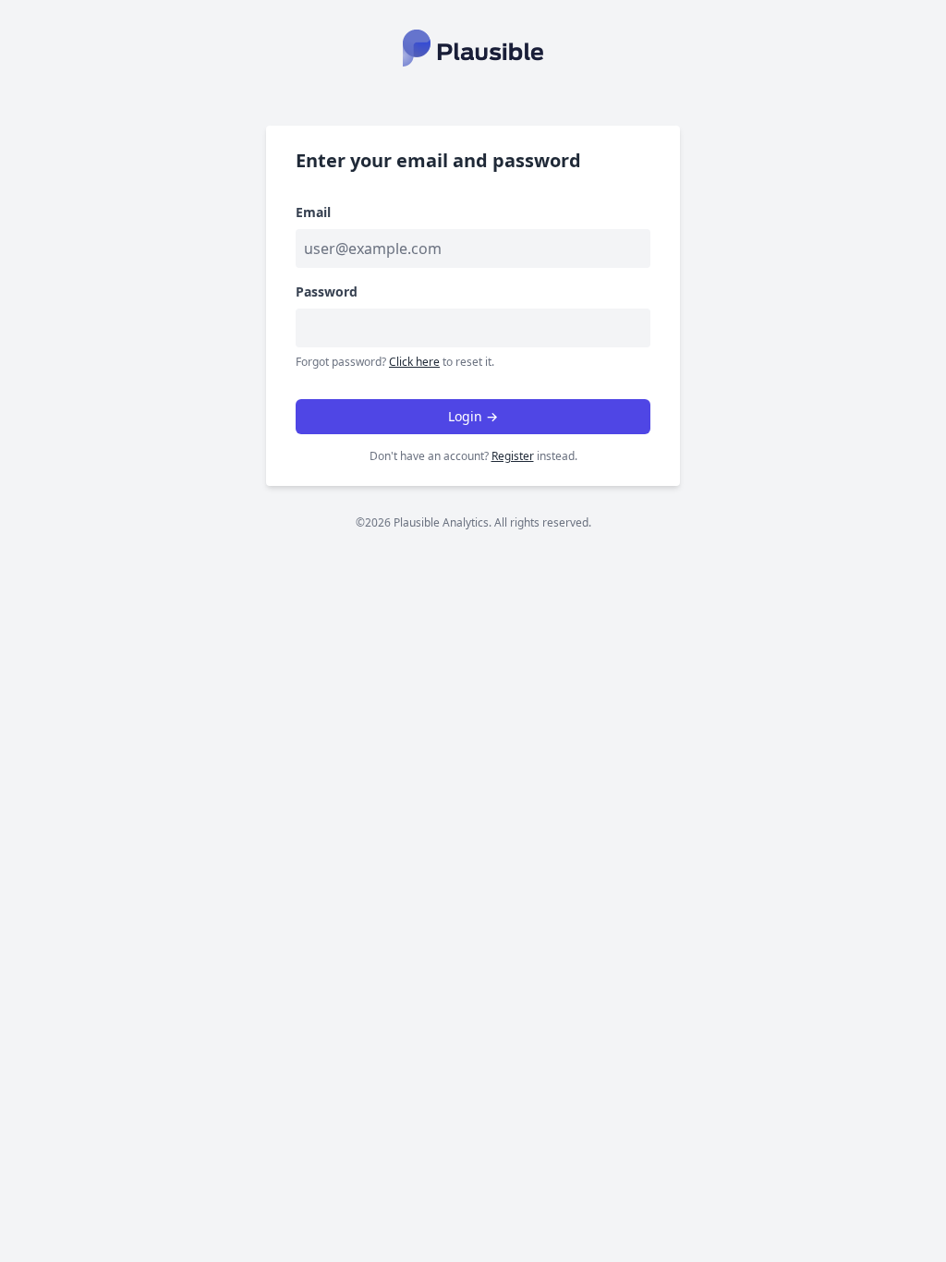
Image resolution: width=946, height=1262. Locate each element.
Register (512, 456)
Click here (414, 362)
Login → (473, 416)
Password (327, 291)
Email (313, 212)
